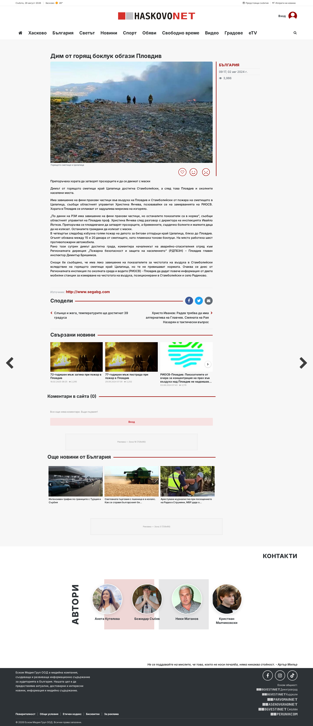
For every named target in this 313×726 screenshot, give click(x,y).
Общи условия (49, 713)
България (63, 33)
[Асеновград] (279, 704)
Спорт (130, 33)
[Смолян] (277, 709)
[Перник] (284, 714)
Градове (234, 33)
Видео (212, 33)
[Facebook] (268, 675)
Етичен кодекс (72, 713)
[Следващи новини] (208, 364)
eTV (253, 33)
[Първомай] (282, 699)
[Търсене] (294, 33)
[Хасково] (156, 16)
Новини (109, 33)
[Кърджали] (279, 694)
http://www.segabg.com (88, 292)
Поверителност (25, 713)
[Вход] (292, 16)
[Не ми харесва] (207, 172)
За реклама (111, 713)
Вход (282, 15)
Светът (87, 33)
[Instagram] (280, 675)
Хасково (37, 33)
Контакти (280, 556)
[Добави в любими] (182, 172)
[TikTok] (292, 675)
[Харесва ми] (194, 172)
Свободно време (180, 33)
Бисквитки (93, 713)
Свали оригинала (63, 65)
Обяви (149, 33)
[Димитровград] (276, 689)
